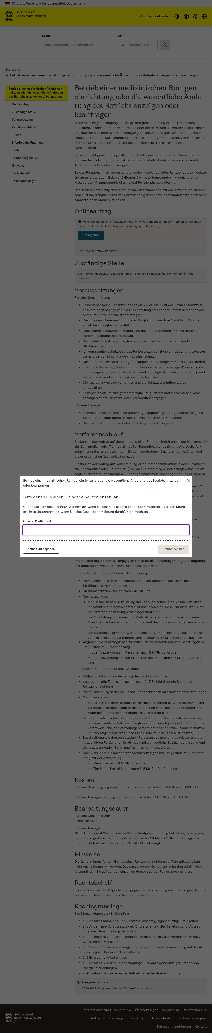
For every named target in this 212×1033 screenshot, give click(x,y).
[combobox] (106, 530)
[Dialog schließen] (189, 480)
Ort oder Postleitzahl (37, 521)
